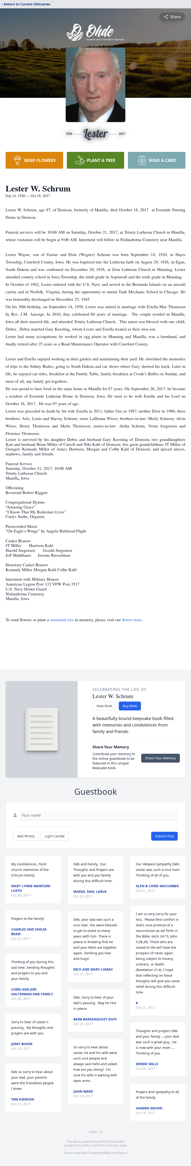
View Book (104, 706)
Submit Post (164, 836)
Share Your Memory (160, 758)
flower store (132, 619)
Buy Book (130, 706)
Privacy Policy (82, 1145)
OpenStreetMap (100, 1153)
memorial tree (62, 619)
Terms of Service (108, 1145)
